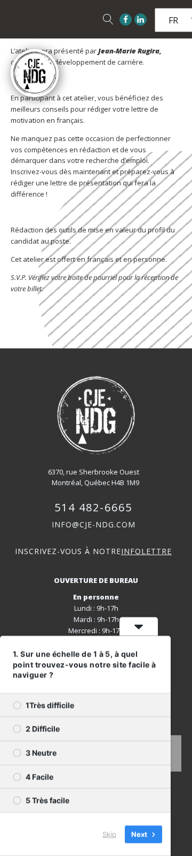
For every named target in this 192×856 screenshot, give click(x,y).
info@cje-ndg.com (93, 524)
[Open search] (108, 19)
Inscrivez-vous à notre (93, 551)
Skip (109, 834)
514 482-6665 (93, 507)
